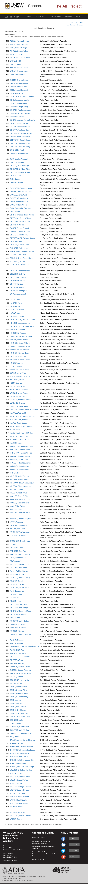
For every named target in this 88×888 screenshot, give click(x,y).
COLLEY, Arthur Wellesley (20, 146)
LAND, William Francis (18, 396)
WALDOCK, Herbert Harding (21, 770)
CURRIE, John (15, 175)
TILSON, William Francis (19, 753)
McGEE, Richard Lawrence (20, 463)
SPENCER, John (16, 720)
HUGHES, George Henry (19, 353)
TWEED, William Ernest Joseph (22, 766)
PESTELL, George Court (19, 564)
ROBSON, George (17, 631)
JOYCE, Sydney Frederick (20, 376)
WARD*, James (16, 783)
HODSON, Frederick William (21, 336)
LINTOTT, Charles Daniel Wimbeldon (24, 409)
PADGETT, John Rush (18, 551)
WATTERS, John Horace (19, 790)
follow (74, 844)
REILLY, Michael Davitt (18, 604)
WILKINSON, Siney (17, 812)
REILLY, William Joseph (19, 607)
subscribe (74, 856)
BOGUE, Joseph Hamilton (20, 100)
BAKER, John (15, 64)
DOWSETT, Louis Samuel (20, 231)
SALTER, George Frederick (20, 670)
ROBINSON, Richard (18, 624)
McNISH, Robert (16, 473)
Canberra (35, 5)
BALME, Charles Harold (19, 80)
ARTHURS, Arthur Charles (20, 57)
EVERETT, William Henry (20, 248)
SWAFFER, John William (19, 730)
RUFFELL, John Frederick (20, 656)
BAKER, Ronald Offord (19, 67)
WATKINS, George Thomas (20, 786)
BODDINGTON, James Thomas (22, 96)
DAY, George (15, 211)
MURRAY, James (16, 522)
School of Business (38, 838)
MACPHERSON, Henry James (21, 426)
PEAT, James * (15, 561)
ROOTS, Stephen (16, 643)
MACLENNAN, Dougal (18, 423)
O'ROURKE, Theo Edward (20, 541)
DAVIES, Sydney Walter (19, 195)
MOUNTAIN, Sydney (18, 506)
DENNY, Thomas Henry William (22, 215)
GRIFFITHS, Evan (17, 284)
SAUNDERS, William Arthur (20, 673)
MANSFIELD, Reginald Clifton (21, 433)
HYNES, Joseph (16, 366)
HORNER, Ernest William (20, 343)
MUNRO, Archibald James (20, 513)
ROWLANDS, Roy (17, 650)
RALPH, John (15, 597)
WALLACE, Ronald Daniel (20, 776)
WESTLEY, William (17, 793)
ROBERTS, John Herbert (19, 621)
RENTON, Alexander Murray (21, 611)
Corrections (68, 17)
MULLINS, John (16, 509)
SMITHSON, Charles (18, 710)
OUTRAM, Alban (16, 547)
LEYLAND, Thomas (17, 403)
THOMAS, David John (18, 743)
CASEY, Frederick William (20, 126)
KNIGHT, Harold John (18, 386)
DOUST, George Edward (19, 228)
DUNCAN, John (16, 241)
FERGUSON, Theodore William (22, 251)
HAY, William (15, 313)
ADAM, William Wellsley (19, 44)
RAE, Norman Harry (17, 591)
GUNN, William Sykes (18, 290)
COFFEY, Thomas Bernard (20, 143)
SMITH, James (15, 700)
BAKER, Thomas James (19, 71)
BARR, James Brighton (19, 83)
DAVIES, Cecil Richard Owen (21, 191)
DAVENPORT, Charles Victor (21, 188)
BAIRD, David (15, 61)
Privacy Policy (13, 876)
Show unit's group (77, 23)
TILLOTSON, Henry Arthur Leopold (23, 750)
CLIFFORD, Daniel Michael (20, 140)
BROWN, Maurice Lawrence (21, 110)
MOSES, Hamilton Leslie (19, 503)
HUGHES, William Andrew (20, 359)
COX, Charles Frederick (19, 159)
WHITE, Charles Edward (19, 796)
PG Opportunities (55, 17)
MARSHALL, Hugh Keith (19, 439)
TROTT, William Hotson (19, 763)
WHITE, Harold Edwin (18, 800)
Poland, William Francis (19, 571)
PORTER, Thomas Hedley (20, 577)
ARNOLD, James (16, 54)
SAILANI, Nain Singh (18, 663)
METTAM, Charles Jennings (20, 486)
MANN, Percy (15, 429)
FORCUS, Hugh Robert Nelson (22, 258)
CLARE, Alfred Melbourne (20, 136)
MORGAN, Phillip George (20, 499)
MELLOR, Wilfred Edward (20, 479)
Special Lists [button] (40, 17)
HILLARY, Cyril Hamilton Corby (22, 326)
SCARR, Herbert (16, 676)
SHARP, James (16, 683)
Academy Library (38, 859)
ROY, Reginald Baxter (18, 653)
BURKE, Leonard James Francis (22, 120)
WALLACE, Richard (17, 773)
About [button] (29, 17)
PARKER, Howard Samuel (20, 554)
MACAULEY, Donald (18, 413)
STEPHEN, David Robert (19, 726)
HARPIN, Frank (16, 303)
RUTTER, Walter (16, 660)
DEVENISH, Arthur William (20, 218)
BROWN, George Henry (19, 106)
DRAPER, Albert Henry (19, 235)
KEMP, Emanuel (16, 383)
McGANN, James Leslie (19, 459)
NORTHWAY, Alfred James (20, 532)
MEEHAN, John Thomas (19, 476)
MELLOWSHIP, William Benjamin (22, 483)
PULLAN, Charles (17, 584)
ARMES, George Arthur (19, 51)
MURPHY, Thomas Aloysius (20, 518)
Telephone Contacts (10, 860)
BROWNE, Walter (17, 116)
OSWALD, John (16, 544)
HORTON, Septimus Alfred (20, 346)
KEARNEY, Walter (17, 379)
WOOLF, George (16, 819)
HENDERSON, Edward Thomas (22, 319)
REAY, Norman (15, 601)
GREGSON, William (17, 280)
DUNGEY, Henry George (19, 245)
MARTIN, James (16, 443)
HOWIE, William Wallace (19, 349)
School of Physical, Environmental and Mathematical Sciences (43, 854)
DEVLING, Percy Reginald (20, 221)
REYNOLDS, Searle (18, 614)
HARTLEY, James (17, 309)
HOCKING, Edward (17, 329)
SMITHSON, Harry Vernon (20, 713)
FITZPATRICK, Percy (18, 254)
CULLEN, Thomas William (20, 172)
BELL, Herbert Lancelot (19, 90)
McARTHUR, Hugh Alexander (21, 446)
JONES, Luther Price (18, 373)
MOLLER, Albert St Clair (19, 496)
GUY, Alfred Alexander (18, 294)
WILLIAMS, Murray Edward (20, 815)
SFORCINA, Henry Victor (19, 680)
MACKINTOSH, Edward (19, 419)
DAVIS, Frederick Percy (19, 201)
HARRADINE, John (17, 306)
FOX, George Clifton (17, 261)
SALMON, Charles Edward (20, 666)
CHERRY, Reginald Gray (19, 130)
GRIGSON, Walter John (19, 287)
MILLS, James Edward (18, 493)
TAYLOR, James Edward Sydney (22, 740)
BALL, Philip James (17, 74)
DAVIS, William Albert (18, 205)
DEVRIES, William (17, 225)
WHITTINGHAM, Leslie (19, 803)
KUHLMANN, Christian (19, 389)
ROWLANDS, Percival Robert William (24, 646)
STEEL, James (15, 723)
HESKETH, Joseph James (20, 323)
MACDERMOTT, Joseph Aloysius (22, 416)
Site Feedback (31, 876)
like (74, 839)
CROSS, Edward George (19, 165)
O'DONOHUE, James (18, 535)
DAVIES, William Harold (19, 198)
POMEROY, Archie (17, 574)
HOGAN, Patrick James (19, 339)
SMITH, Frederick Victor (19, 693)
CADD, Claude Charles (19, 123)
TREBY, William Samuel (19, 756)
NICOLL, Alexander (17, 528)
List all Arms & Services (75, 25)
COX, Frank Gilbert (17, 162)
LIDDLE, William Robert (19, 406)
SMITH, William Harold (18, 706)
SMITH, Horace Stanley (19, 696)
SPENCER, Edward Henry (20, 716)
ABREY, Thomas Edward (19, 41)
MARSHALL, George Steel (20, 436)
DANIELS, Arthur (16, 182)
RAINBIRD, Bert (16, 594)
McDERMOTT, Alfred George (21, 453)
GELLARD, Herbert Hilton (20, 270)
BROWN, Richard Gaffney (20, 113)
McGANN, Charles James (20, 456)
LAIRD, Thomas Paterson (20, 393)
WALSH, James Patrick (19, 780)
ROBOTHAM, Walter (18, 627)
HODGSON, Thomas (18, 333)
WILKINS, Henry (16, 806)
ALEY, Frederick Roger (18, 47)
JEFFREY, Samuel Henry (19, 369)
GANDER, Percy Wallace (19, 264)
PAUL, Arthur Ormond (18, 557)
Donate (77, 17)
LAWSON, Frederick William (20, 399)
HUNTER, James (16, 363)
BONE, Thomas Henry (18, 103)
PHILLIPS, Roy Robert (18, 567)
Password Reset (41, 876)
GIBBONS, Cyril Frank (18, 274)
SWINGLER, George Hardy (20, 733)
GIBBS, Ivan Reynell (18, 277)
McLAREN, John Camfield (20, 466)
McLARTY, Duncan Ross (19, 469)
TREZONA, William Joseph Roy (22, 760)
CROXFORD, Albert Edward (21, 169)
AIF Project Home (13, 16)
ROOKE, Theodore (17, 640)
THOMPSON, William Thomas (21, 746)
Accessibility (22, 876)
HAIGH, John (15, 299)
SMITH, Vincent (16, 703)
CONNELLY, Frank (17, 150)
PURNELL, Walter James (19, 587)
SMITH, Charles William (19, 690)
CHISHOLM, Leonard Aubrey (21, 133)
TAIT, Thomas (15, 736)
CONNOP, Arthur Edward (19, 153)
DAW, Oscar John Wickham (20, 208)
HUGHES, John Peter (18, 356)
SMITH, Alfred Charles (18, 686)
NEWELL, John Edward (19, 525)
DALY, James (15, 179)
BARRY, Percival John (18, 86)
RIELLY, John (15, 617)
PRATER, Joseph (16, 581)
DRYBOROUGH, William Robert (22, 238)
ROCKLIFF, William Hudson (20, 634)
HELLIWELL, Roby (17, 316)
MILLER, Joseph (16, 489)
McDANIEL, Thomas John (20, 449)
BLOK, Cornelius (16, 93)
